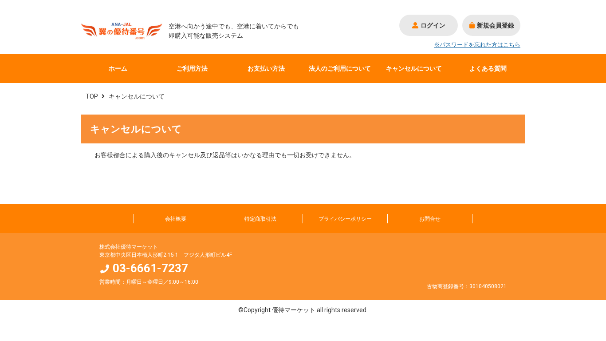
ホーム (118, 68)
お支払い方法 (266, 68)
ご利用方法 (192, 68)
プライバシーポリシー (345, 219)
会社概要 (175, 219)
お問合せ (430, 219)
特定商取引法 (260, 219)
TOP (92, 96)
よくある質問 (488, 68)
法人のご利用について (340, 68)
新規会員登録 (495, 25)
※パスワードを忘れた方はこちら (477, 44)
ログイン (433, 25)
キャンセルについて (414, 68)
